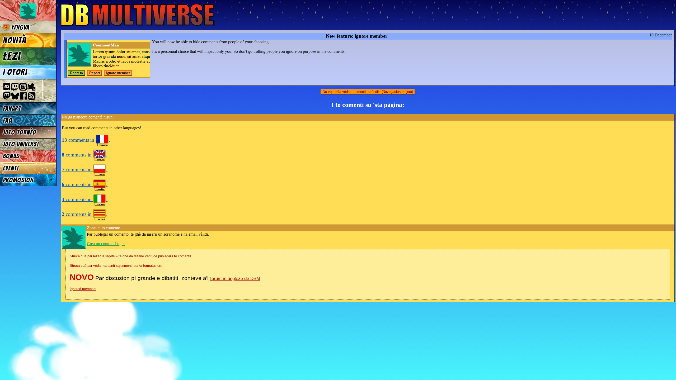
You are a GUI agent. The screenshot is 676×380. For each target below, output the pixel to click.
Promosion (18, 180)
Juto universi (21, 144)
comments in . (86, 140)
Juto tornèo (19, 132)
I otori (15, 72)
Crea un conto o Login (106, 243)
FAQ (7, 120)
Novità (14, 40)
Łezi (12, 56)
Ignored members (83, 289)
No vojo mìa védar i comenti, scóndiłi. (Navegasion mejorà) (368, 92)
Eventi (11, 168)
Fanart (12, 108)
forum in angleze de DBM (235, 278)
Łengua (20, 27)
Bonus (11, 156)
